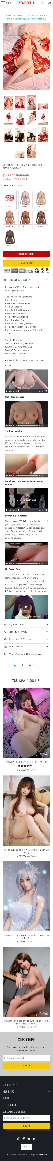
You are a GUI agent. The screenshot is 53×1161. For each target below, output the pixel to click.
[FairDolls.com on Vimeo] (34, 1139)
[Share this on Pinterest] (30, 666)
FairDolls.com (20, 1154)
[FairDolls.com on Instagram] (19, 1139)
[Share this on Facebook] (22, 666)
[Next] (48, 57)
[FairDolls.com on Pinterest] (24, 1139)
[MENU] (1, 3)
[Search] (42, 3)
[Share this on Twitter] (15, 666)
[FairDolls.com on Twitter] (29, 1139)
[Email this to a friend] (37, 666)
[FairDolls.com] (26, 3)
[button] (26, 280)
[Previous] (5, 57)
